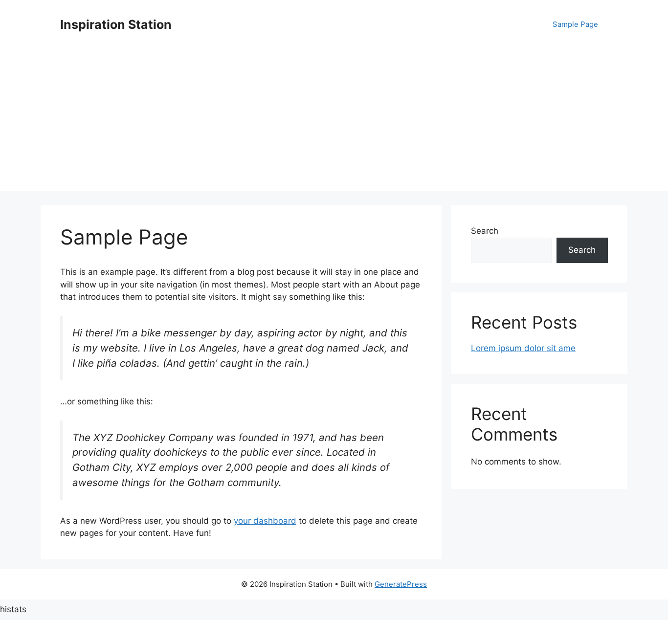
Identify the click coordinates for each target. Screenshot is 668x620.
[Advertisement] (334, 122)
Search (484, 231)
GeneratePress (401, 584)
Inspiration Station (116, 24)
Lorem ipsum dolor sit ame (523, 348)
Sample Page (575, 24)
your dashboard (265, 521)
